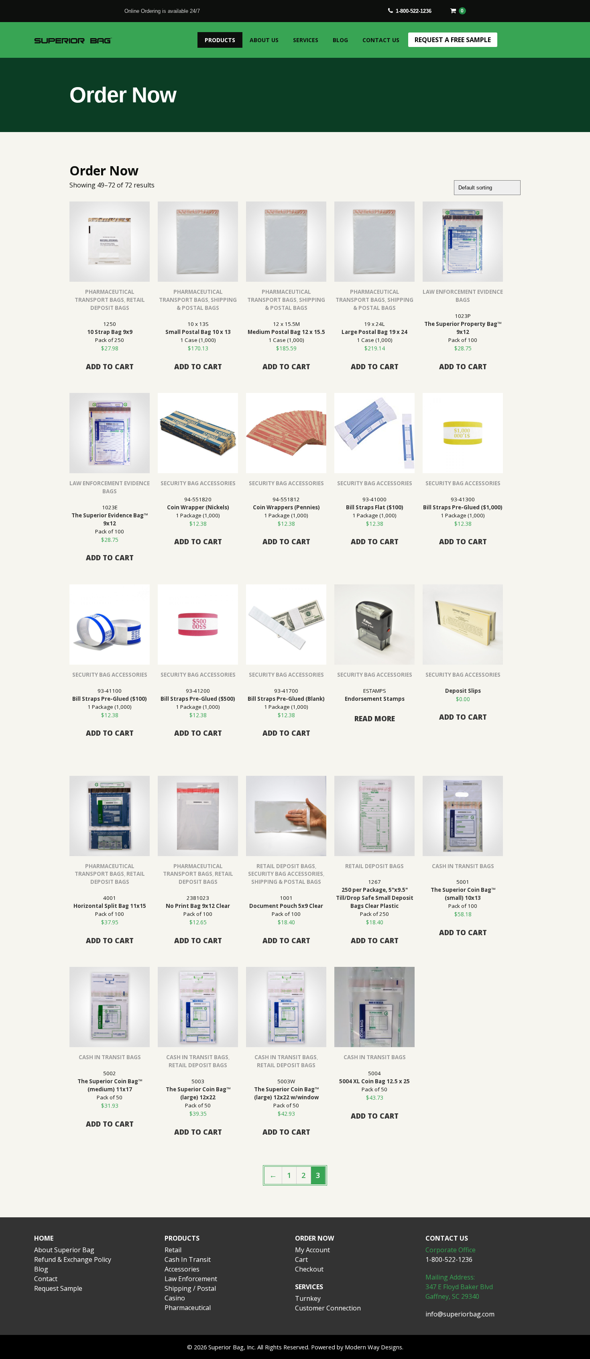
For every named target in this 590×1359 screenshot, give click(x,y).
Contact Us (380, 40)
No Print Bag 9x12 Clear (198, 905)
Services (305, 40)
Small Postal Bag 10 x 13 (198, 332)
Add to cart (110, 366)
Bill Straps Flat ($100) (374, 507)
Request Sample (58, 1288)
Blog (340, 40)
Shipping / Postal (190, 1288)
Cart (301, 1259)
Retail (173, 1249)
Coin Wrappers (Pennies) (286, 507)
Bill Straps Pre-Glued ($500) (198, 698)
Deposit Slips (463, 690)
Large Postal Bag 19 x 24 (374, 332)
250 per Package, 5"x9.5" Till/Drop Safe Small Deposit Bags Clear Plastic (374, 897)
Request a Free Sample (453, 39)
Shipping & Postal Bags (286, 881)
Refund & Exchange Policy (72, 1259)
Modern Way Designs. (374, 1347)
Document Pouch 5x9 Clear (286, 905)
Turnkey (308, 1298)
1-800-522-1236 (413, 11)
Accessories (182, 1269)
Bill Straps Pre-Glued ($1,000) (463, 507)
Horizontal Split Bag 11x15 (109, 905)
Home (43, 1238)
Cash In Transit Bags (463, 866)
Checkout (309, 1269)
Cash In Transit (188, 1259)
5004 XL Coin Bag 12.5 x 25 (374, 1081)
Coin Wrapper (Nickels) (198, 507)
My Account (312, 1249)
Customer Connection (328, 1308)
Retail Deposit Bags (285, 866)
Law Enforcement (191, 1278)
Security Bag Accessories (198, 483)
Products (220, 40)
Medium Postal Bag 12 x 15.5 (286, 332)
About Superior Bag (64, 1249)
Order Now (314, 1238)
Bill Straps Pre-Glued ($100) (109, 698)
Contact (45, 1278)
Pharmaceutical (188, 1307)
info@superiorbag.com (459, 1314)
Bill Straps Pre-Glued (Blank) (286, 698)
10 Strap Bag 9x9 (109, 332)
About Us (264, 40)
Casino (175, 1298)
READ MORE (374, 718)
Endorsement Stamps (375, 698)
